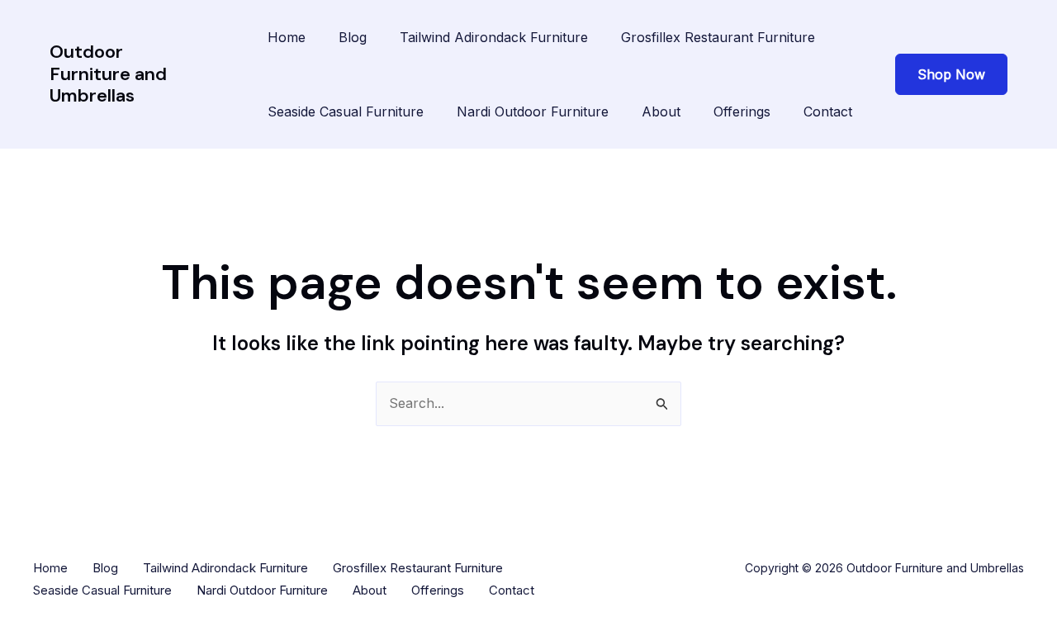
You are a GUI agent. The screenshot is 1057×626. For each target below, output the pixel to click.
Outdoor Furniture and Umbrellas (108, 73)
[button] (951, 74)
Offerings (741, 111)
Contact (827, 111)
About (661, 111)
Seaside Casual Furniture (346, 111)
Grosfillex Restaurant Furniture (718, 37)
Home (287, 37)
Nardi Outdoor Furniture (533, 111)
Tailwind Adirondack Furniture (494, 37)
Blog (353, 37)
